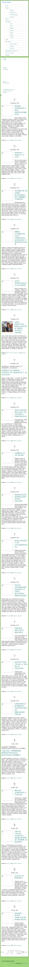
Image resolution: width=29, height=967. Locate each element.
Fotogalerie (8, 21)
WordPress (25, 963)
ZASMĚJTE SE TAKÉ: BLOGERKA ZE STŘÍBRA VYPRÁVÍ (21, 195)
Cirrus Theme (12, 963)
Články (7, 8)
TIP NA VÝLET (9, 53)
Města (11, 26)
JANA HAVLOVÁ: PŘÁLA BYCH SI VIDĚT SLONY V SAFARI (21, 327)
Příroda (11, 30)
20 (10, 952)
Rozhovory (12, 12)
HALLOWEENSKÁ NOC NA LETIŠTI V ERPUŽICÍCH (21, 413)
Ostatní (11, 35)
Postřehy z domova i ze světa (19, 155)
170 (11, 953)
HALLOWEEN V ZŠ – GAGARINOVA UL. (21, 544)
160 (20, 952)
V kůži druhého (14, 14)
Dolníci (12, 10)
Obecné (12, 17)
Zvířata (11, 37)
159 (17, 952)
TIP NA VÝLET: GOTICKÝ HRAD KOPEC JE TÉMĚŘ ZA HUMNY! (21, 836)
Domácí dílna (13, 44)
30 (12, 952)
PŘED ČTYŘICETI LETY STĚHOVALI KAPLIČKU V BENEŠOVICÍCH (21, 238)
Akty (11, 23)
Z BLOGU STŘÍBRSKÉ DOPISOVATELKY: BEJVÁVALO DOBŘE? (11, 753)
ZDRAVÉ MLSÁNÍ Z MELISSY (19, 630)
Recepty (12, 46)
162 (26, 952)
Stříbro (11, 32)
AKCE (7, 19)
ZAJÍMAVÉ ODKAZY (11, 50)
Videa (6, 39)
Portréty (12, 28)
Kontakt (7, 55)
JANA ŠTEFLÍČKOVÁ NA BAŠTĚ (21, 283)
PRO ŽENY (8, 41)
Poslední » (19, 953)
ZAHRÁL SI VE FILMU (20, 454)
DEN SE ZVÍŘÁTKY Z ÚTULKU (20, 792)
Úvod (6, 5)
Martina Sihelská (6, 2)
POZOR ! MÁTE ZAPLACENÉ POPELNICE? (20, 916)
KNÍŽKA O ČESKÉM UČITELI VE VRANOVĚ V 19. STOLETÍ (14, 372)
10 (8, 952)
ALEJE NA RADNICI (19, 877)
